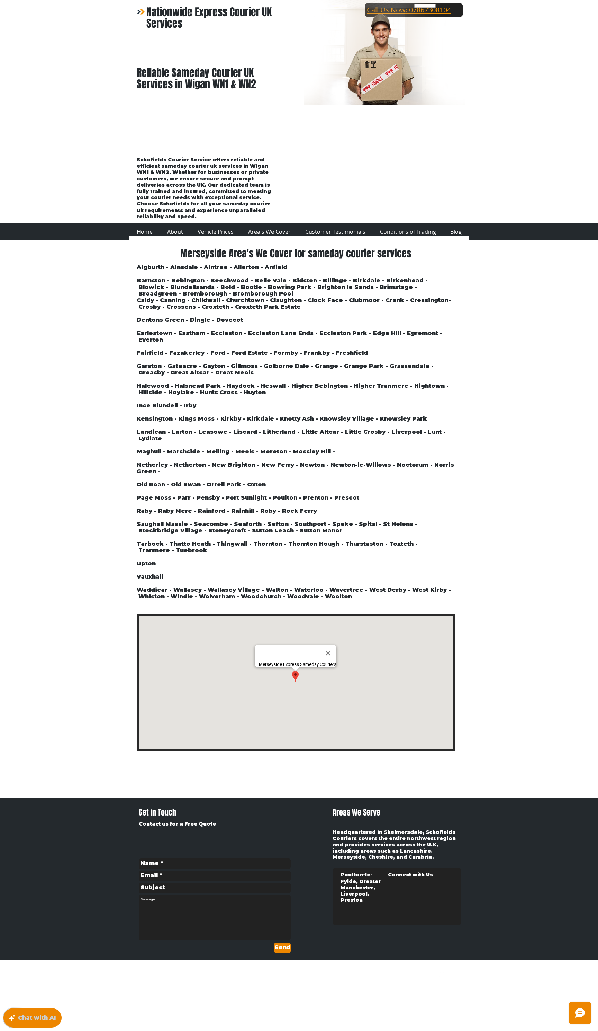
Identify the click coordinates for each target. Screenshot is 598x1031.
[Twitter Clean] (443, 974)
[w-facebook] (431, 974)
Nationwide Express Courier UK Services (209, 18)
